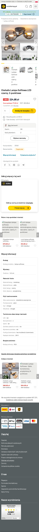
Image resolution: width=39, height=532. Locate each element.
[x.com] (9, 165)
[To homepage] (9, 6)
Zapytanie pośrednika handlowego (13, 489)
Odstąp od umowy (7, 460)
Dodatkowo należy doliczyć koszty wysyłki (19, 400)
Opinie (3, 486)
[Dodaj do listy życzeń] (34, 99)
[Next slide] (36, 76)
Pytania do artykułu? (28, 155)
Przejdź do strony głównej (9, 19)
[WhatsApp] (18, 165)
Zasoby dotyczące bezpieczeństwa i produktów (18, 354)
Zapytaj (4, 440)
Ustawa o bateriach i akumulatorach (14, 452)
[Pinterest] (14, 165)
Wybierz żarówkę (19, 138)
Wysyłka (16, 105)
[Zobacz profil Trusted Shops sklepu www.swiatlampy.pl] (19, 512)
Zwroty (3, 463)
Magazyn (4, 480)
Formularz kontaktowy (9, 483)
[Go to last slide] (1, 234)
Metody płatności (7, 446)
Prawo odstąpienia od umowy (11, 457)
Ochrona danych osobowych (11, 443)
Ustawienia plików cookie (10, 466)
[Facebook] (5, 165)
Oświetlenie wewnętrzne (28, 19)
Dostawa (4, 449)
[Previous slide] (2, 76)
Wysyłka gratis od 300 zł (14, 117)
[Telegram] (23, 165)
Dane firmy (5, 492)
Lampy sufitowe (9, 21)
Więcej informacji (9, 155)
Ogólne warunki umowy (9, 455)
